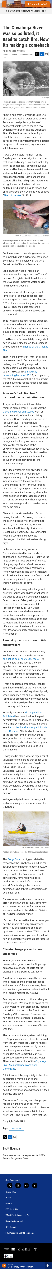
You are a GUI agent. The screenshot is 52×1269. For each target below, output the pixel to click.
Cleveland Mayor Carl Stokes (18, 411)
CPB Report (11, 1227)
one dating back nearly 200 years (21, 658)
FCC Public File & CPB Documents (20, 1233)
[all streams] (48, 1265)
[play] (4, 1265)
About (8, 1198)
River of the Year (13, 195)
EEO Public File (12, 1209)
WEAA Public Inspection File (18, 1215)
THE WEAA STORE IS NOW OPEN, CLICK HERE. (26, 11)
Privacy (9, 1203)
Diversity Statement (14, 1221)
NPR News (16, 1128)
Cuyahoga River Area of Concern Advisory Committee (24, 1065)
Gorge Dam (14, 859)
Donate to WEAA (38, 4)
